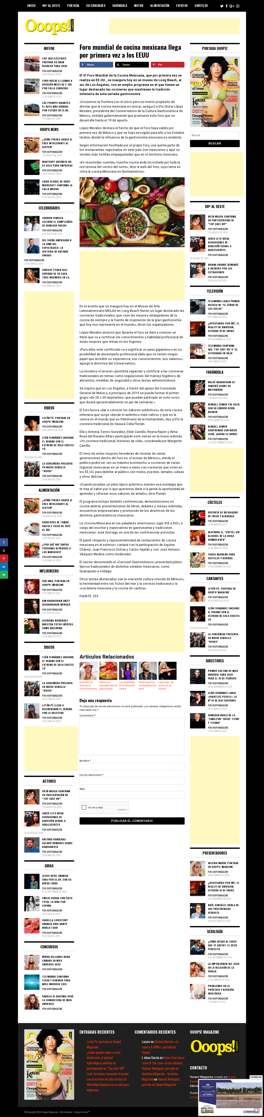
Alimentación (159, 5)
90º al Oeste (51, 5)
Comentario (88, 715)
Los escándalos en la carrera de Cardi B (127, 685)
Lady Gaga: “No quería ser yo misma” (166, 685)
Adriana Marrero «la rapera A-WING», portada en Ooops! (160, 1047)
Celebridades (95, 5)
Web (82, 789)
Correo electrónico (92, 775)
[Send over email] (4, 575)
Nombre (85, 760)
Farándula (119, 5)
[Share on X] (4, 550)
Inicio (31, 5)
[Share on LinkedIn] (4, 567)
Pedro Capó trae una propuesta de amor (147, 685)
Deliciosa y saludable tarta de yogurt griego (108, 685)
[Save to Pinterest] (4, 559)
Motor (138, 5)
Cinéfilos (201, 5)
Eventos (182, 5)
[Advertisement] (174, 26)
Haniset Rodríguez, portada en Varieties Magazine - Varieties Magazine (160, 1073)
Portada (73, 5)
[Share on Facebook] (4, 542)
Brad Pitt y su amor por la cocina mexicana (88, 685)
